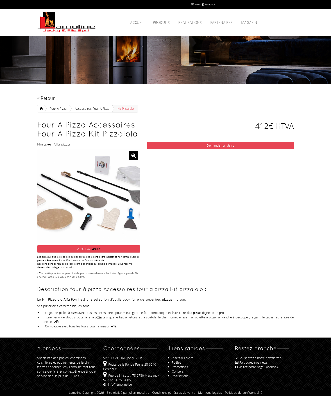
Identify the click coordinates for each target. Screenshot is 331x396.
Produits (161, 22)
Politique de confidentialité (243, 392)
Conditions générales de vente (173, 392)
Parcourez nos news (253, 362)
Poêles (176, 362)
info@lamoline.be (119, 384)
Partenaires (221, 22)
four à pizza (58, 108)
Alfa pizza (62, 144)
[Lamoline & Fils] (77, 22)
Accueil (137, 22)
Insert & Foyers (182, 358)
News (197, 4)
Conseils (178, 371)
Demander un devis (220, 145)
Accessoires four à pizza (92, 108)
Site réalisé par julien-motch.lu (128, 392)
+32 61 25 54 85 (119, 380)
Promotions (180, 367)
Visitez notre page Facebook (258, 367)
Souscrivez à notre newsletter (260, 358)
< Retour (46, 98)
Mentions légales (210, 392)
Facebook (209, 4)
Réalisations (190, 22)
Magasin (249, 22)
